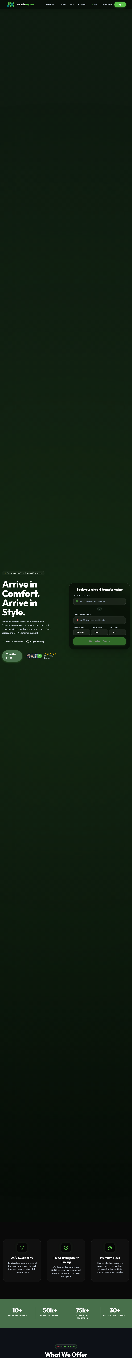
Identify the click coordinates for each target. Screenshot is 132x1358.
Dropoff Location (82, 614)
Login (120, 4)
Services (50, 4)
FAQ (72, 4)
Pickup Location (82, 596)
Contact (82, 4)
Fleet (63, 4)
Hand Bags (114, 627)
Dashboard (107, 4)
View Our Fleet (11, 656)
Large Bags (97, 627)
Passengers (79, 627)
